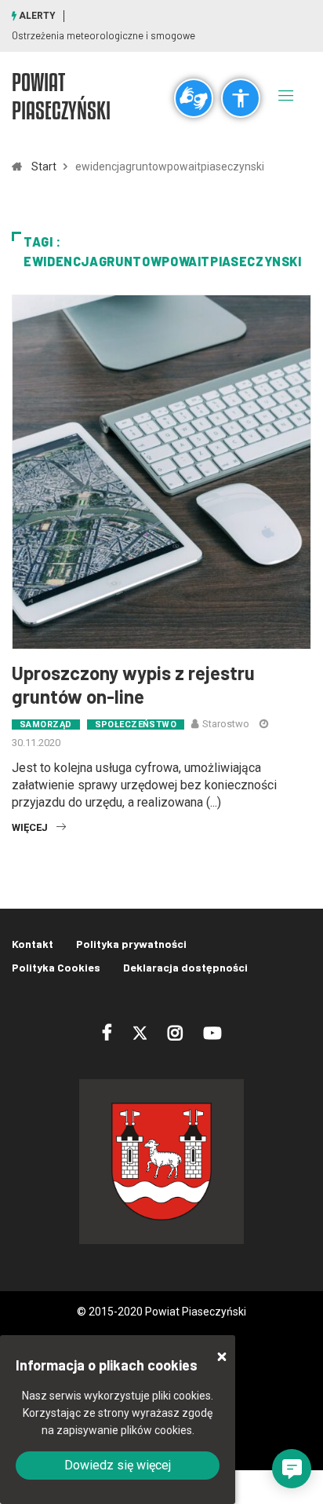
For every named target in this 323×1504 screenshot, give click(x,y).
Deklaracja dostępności (185, 967)
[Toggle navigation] (286, 95)
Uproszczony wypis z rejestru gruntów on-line (133, 684)
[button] (291, 1468)
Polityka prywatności (131, 943)
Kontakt (32, 943)
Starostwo (225, 724)
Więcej (30, 827)
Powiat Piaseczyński (61, 96)
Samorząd (46, 724)
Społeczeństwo (136, 724)
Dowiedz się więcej (117, 1465)
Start (43, 166)
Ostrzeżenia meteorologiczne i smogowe (103, 35)
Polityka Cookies (56, 967)
